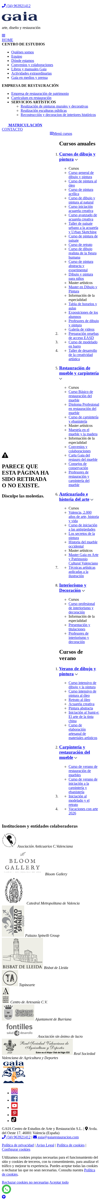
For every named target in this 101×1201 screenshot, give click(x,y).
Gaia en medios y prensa (29, 78)
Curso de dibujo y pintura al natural (82, 200)
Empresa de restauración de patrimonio (40, 94)
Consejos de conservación (78, 466)
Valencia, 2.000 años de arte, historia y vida (84, 516)
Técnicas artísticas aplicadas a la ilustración (82, 571)
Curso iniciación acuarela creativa (81, 208)
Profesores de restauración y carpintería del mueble (79, 478)
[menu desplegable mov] (3, 36)
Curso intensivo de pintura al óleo (82, 693)
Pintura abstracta (81, 708)
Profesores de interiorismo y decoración (79, 637)
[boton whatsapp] (6, 1193)
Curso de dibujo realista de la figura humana (83, 253)
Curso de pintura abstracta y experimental (81, 266)
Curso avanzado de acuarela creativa (83, 217)
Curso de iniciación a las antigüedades (83, 527)
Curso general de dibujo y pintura (81, 175)
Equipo (16, 56)
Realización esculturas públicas (44, 110)
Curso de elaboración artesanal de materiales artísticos (83, 731)
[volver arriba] (4, 1197)
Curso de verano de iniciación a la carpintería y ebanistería (83, 785)
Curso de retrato (80, 245)
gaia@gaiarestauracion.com (58, 1137)
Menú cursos (62, 134)
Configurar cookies (16, 1149)
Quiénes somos (22, 52)
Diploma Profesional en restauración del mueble (84, 408)
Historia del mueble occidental (83, 544)
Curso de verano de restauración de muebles (83, 771)
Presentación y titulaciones (79, 627)
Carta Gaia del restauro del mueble (83, 457)
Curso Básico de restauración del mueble (81, 396)
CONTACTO (12, 129)
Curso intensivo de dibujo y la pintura (82, 685)
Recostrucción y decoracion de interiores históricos (58, 115)
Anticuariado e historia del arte (74, 497)
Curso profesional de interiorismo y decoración (82, 608)
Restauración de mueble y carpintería (79, 370)
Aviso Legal (45, 1145)
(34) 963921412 (18, 6)
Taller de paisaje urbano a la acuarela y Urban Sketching (83, 227)
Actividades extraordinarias (31, 73)
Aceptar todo (59, 1182)
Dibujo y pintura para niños (81, 276)
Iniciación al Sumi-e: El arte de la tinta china (84, 716)
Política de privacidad (18, 1145)
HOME (7, 40)
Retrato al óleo (79, 700)
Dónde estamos (22, 61)
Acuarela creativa (81, 704)
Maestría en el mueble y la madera (83, 432)
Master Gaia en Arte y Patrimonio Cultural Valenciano (83, 559)
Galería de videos (81, 329)
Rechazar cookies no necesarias (25, 1182)
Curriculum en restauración (31, 98)
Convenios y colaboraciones (32, 65)
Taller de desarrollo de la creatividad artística (83, 354)
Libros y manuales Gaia (29, 69)
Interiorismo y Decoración (72, 588)
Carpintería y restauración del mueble (74, 752)
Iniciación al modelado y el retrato (79, 800)
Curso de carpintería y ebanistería (83, 419)
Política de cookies (71, 1145)
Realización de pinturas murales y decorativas (54, 106)
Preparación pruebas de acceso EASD (84, 336)
